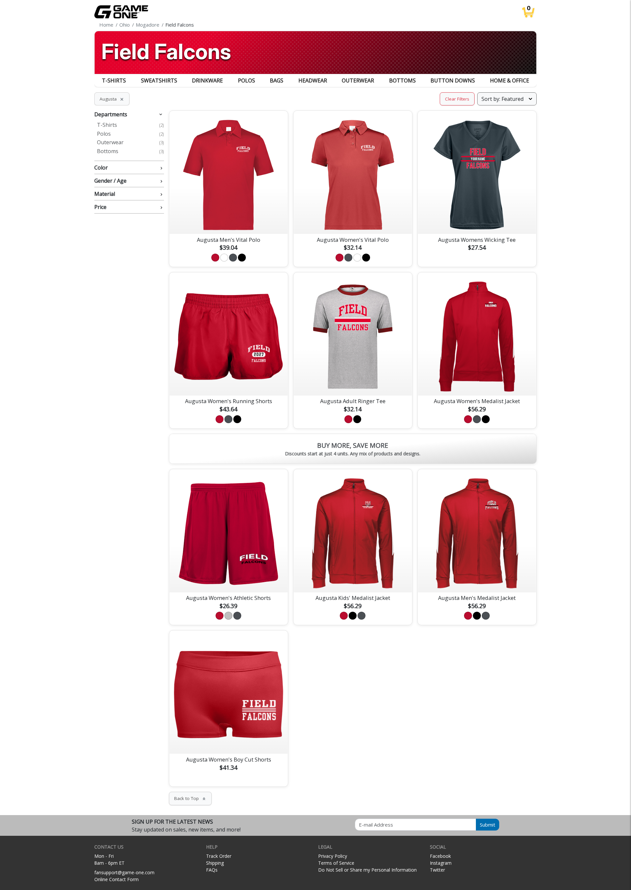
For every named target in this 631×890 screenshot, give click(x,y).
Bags (276, 80)
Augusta (112, 99)
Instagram (441, 863)
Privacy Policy (332, 856)
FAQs (212, 870)
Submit (487, 824)
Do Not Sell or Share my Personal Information (367, 870)
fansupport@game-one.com (124, 872)
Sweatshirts (159, 80)
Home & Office (509, 80)
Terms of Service (336, 863)
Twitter (437, 870)
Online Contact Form (116, 879)
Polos (246, 80)
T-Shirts (114, 80)
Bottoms (402, 80)
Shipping (215, 863)
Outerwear (358, 80)
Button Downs (453, 80)
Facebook (440, 856)
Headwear (312, 80)
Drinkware (207, 80)
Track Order (218, 856)
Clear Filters (457, 99)
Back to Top (190, 798)
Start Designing (228, 221)
